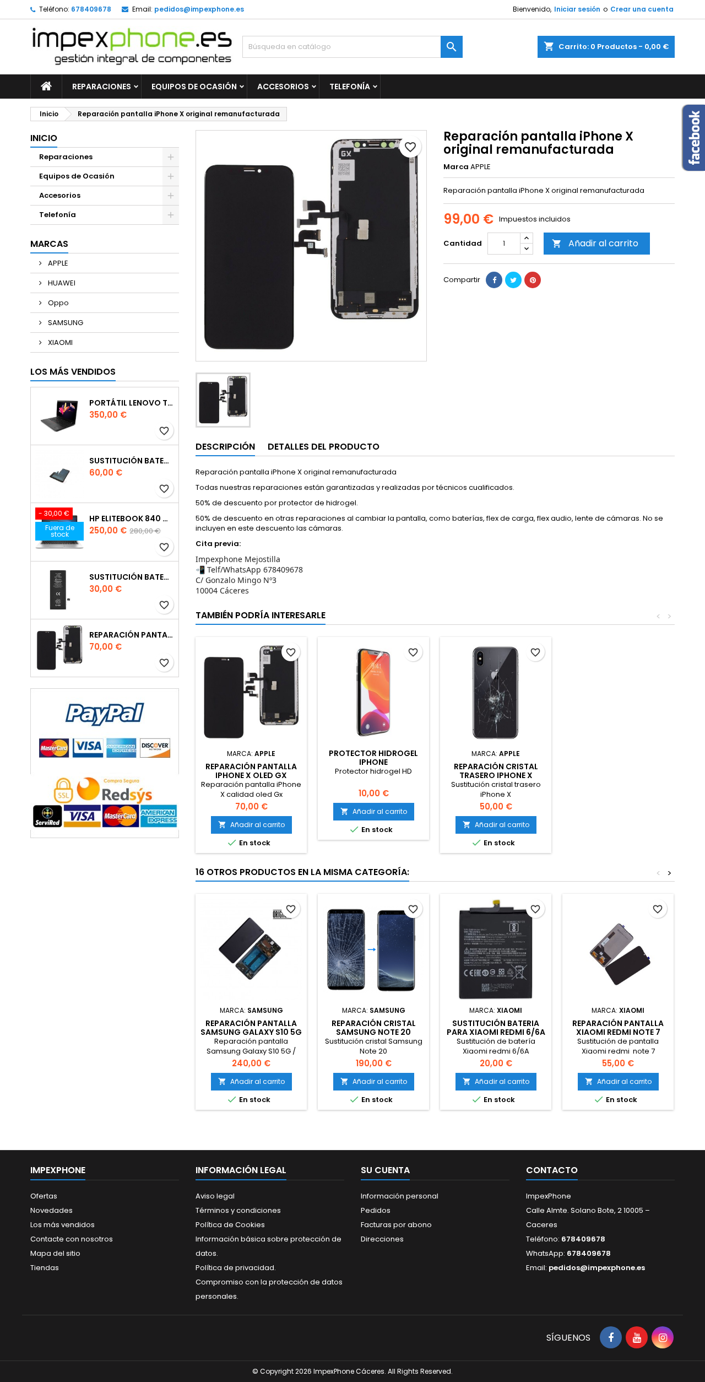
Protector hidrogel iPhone (373, 758)
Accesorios (283, 86)
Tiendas (44, 1267)
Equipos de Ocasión (194, 86)
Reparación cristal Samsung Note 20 (374, 1028)
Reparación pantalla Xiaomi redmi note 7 (618, 1028)
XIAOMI (59, 342)
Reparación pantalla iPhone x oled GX (131, 634)
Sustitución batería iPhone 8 (131, 577)
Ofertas (43, 1196)
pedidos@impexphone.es (199, 9)
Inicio (43, 138)
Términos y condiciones (238, 1210)
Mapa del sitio (55, 1253)
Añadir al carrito (595, 243)
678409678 (91, 9)
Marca (456, 167)
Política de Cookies (230, 1224)
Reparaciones (101, 86)
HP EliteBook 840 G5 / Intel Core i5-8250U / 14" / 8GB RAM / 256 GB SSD (131, 518)
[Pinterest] (532, 280)
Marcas (49, 243)
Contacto (552, 1170)
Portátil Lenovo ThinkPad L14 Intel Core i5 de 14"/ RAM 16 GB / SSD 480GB (131, 402)
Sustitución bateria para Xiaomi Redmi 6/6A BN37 (496, 1032)
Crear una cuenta (642, 9)
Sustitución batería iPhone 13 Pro (131, 460)
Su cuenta (385, 1170)
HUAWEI (60, 283)
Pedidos (376, 1210)
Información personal (399, 1196)
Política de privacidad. (236, 1267)
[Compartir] (494, 280)
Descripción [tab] (225, 446)
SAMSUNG (64, 322)
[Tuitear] (513, 280)
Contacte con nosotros (71, 1239)
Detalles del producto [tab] (323, 446)
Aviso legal (215, 1196)
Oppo (57, 303)
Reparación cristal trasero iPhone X (496, 771)
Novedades (51, 1210)
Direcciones (382, 1239)
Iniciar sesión (577, 9)
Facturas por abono (396, 1224)
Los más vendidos (73, 371)
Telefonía (349, 86)
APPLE (57, 263)
